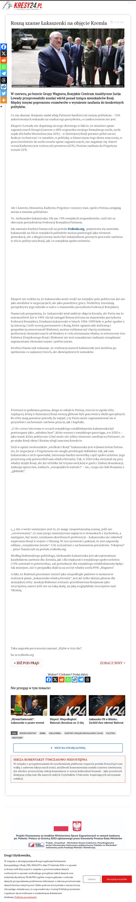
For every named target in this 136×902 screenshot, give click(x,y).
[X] (55, 679)
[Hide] (1, 106)
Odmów (92, 879)
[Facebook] (49, 679)
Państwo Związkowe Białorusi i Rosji (84, 733)
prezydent (17, 738)
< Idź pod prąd (26, 663)
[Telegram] (81, 679)
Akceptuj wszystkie (117, 879)
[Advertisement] (68, 180)
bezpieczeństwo (28, 733)
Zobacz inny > (112, 663)
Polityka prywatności (25, 897)
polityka (110, 733)
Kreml (43, 733)
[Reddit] (62, 679)
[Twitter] (3, 93)
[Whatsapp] (68, 679)
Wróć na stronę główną (70, 747)
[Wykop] (74, 679)
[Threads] (87, 679)
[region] (68, 876)
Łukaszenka (55, 733)
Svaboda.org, (76, 229)
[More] (3, 100)
